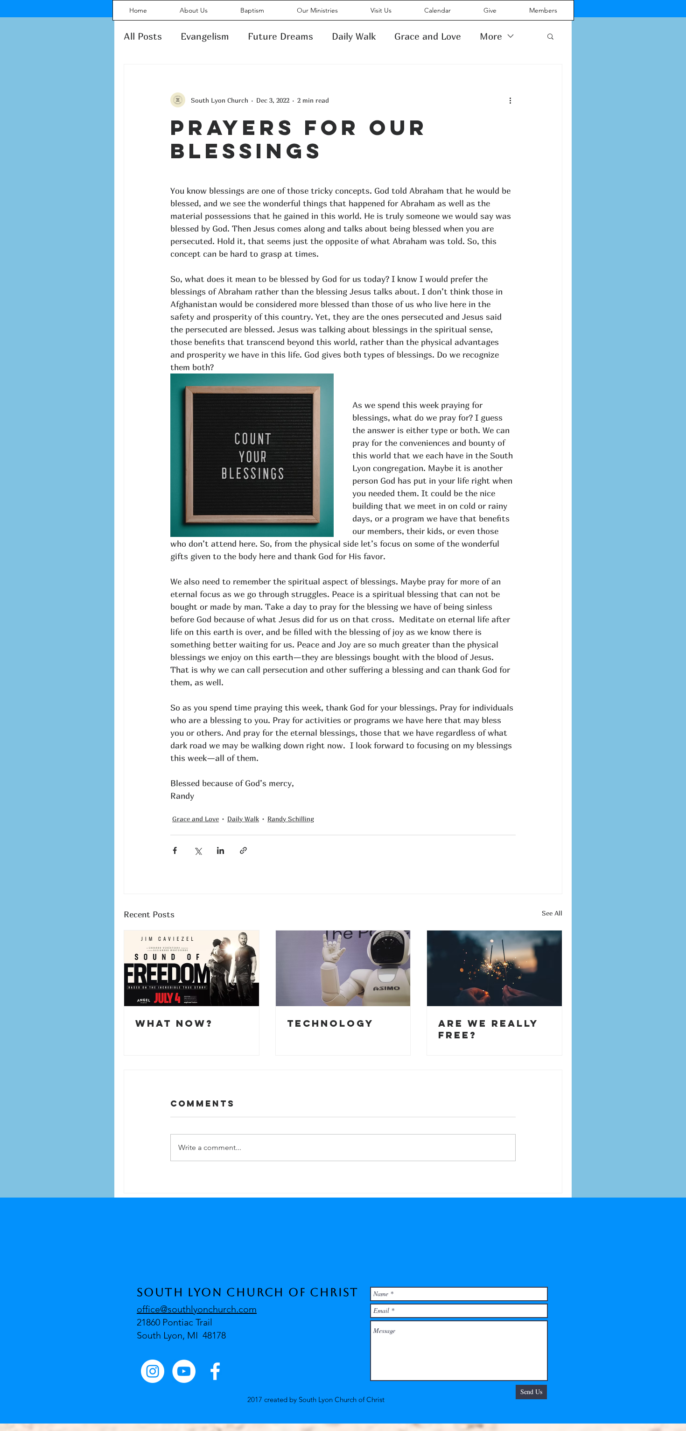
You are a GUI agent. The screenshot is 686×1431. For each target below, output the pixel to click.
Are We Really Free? (488, 1029)
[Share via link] (243, 850)
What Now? (174, 1023)
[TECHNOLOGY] (343, 968)
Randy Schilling (290, 819)
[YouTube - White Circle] (184, 1371)
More (491, 36)
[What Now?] (191, 968)
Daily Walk (354, 36)
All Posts (143, 36)
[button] (550, 36)
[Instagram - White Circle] (152, 1371)
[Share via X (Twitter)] (197, 850)
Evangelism (205, 36)
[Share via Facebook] (174, 850)
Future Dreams (280, 36)
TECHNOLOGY (330, 1023)
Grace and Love (427, 36)
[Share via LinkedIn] (220, 850)
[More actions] (510, 100)
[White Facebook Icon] (215, 1371)
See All (552, 913)
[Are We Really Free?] (494, 968)
